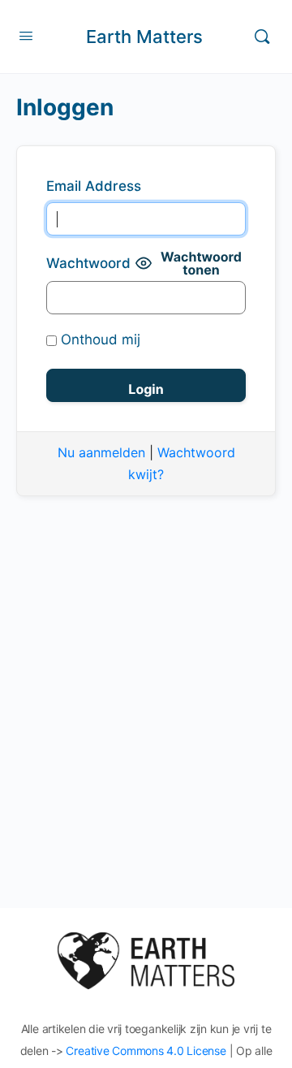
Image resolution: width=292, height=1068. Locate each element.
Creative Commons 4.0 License (145, 1050)
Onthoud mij (98, 339)
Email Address (93, 186)
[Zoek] (262, 36)
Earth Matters (144, 36)
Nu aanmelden (101, 452)
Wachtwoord (88, 263)
